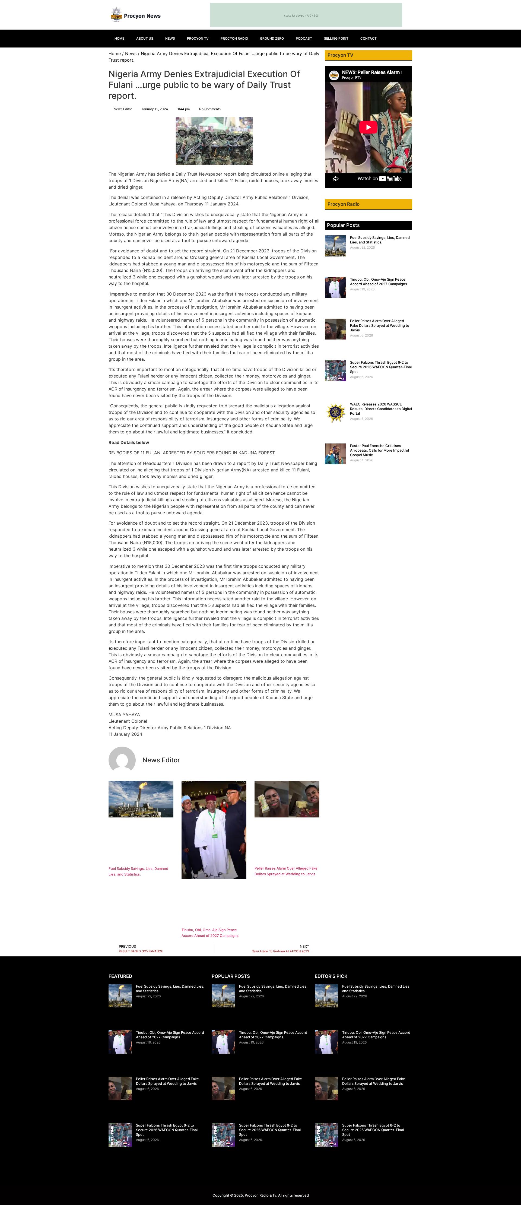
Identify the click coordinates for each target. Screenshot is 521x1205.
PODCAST (304, 38)
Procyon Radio (234, 38)
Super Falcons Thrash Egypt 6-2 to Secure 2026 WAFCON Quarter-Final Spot (381, 367)
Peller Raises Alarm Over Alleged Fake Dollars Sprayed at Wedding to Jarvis (379, 325)
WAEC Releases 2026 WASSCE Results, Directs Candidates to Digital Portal (381, 409)
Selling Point (336, 38)
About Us (144, 38)
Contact (368, 38)
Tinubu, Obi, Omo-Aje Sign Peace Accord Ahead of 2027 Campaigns (378, 281)
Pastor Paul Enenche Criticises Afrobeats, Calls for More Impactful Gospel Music (379, 450)
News (170, 38)
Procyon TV (198, 38)
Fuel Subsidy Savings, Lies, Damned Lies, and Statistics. (380, 239)
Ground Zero (272, 38)
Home (119, 38)
